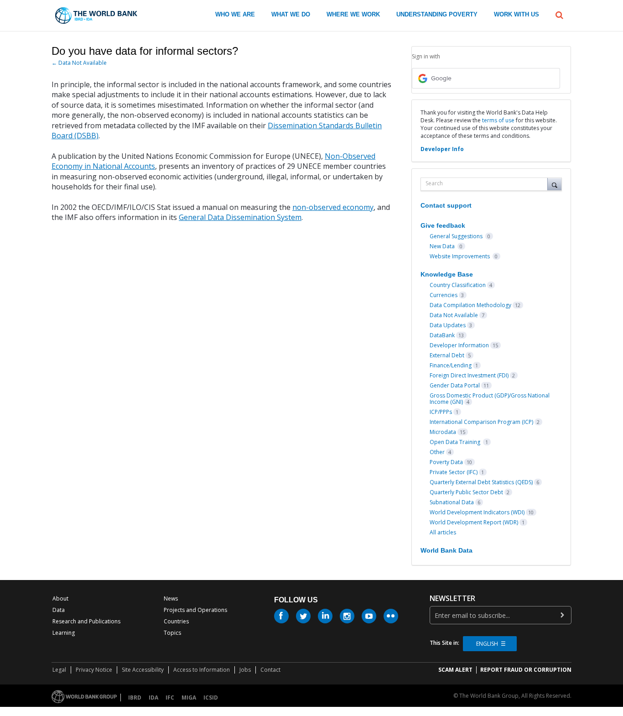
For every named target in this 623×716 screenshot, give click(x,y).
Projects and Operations (195, 610)
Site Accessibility (143, 670)
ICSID (210, 697)
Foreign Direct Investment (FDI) (469, 375)
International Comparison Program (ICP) (481, 422)
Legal (59, 670)
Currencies (443, 295)
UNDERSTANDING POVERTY (437, 14)
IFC (170, 697)
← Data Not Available (79, 63)
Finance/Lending (451, 365)
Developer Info (442, 149)
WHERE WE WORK (353, 14)
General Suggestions (457, 236)
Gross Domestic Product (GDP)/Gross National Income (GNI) (490, 399)
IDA (153, 697)
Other (437, 452)
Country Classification (458, 285)
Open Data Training (456, 442)
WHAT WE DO (290, 14)
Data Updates (448, 325)
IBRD (134, 697)
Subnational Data (452, 502)
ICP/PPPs (441, 412)
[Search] (554, 184)
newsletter (452, 598)
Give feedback (443, 225)
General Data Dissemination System (240, 217)
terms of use (498, 120)
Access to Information (201, 670)
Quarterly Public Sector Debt (466, 492)
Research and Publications (86, 621)
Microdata (443, 432)
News (171, 598)
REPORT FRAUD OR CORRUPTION (525, 670)
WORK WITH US (516, 14)
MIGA (189, 697)
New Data (443, 246)
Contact (270, 670)
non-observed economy (333, 207)
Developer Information (459, 345)
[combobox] (486, 184)
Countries (176, 621)
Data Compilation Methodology (470, 305)
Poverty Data (446, 462)
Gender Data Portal (455, 385)
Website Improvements (460, 256)
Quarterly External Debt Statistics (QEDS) (481, 482)
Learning (63, 633)
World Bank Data (446, 550)
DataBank (442, 335)
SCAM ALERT (455, 670)
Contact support (446, 205)
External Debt (447, 355)
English (487, 644)
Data (58, 610)
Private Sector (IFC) (454, 472)
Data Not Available (454, 315)
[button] (559, 14)
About (60, 598)
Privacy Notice (94, 670)
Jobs (245, 670)
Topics (172, 633)
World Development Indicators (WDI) (477, 512)
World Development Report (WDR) (474, 522)
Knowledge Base (447, 274)
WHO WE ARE (235, 14)
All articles (443, 532)
